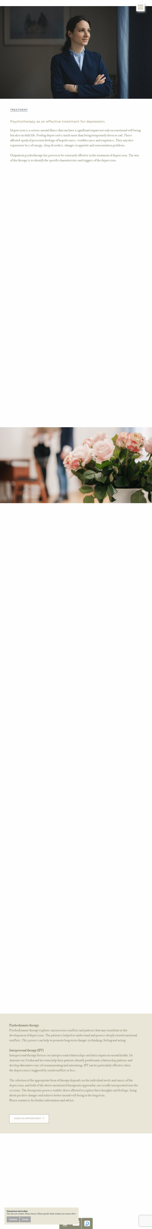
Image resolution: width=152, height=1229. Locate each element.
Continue (13, 1219)
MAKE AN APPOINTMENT (27, 1118)
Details (25, 1219)
